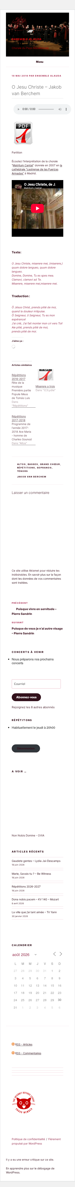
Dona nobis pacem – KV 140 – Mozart (35, 899)
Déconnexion (26, 748)
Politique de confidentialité (28, 1139)
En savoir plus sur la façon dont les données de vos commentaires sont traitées (36, 578)
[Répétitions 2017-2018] (24, 427)
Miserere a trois (45, 386)
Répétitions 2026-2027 (26, 886)
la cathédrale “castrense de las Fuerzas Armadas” (37, 169)
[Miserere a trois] (46, 374)
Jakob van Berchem (32, 476)
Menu (39, 61)
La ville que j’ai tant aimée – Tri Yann (34, 912)
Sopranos (44, 467)
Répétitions (26, 467)
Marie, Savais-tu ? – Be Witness (31, 873)
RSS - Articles (23, 1044)
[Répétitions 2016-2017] (24, 388)
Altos (21, 464)
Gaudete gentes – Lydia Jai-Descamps (36, 860)
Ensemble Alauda (27, 39)
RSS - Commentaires (27, 1053)
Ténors (22, 471)
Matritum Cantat (23, 165)
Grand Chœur (50, 464)
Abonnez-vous (26, 697)
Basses (33, 464)
